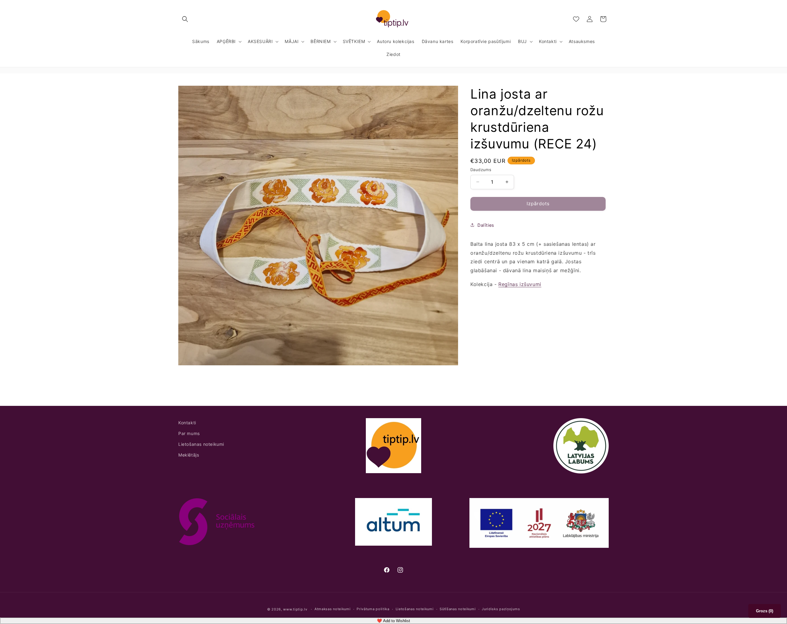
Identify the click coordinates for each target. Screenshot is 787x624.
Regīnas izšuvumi (519, 284)
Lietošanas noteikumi (201, 444)
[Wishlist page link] (576, 19)
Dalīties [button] (485, 225)
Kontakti (187, 422)
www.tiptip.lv (295, 609)
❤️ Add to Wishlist (393, 620)
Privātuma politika (373, 609)
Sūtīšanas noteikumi (458, 609)
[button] (185, 19)
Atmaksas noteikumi (332, 609)
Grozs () (764, 611)
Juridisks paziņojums (501, 609)
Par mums (189, 433)
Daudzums (480, 169)
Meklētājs (188, 454)
